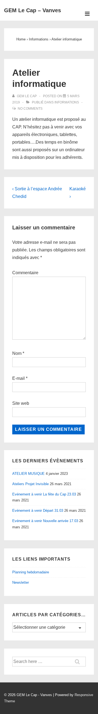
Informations (66, 102)
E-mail (18, 378)
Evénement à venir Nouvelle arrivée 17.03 (45, 521)
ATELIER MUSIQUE (28, 474)
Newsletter (20, 582)
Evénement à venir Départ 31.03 (37, 510)
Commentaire (25, 272)
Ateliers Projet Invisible (30, 484)
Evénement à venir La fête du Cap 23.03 (44, 494)
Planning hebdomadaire (30, 572)
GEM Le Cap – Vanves (32, 10)
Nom (17, 353)
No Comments (30, 108)
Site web (20, 403)
